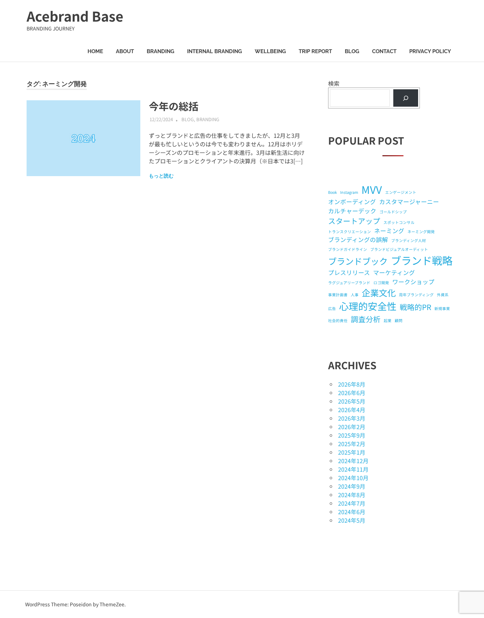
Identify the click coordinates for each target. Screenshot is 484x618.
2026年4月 (351, 409)
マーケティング (394, 272)
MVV (371, 189)
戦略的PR (415, 307)
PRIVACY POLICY (430, 51)
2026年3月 (351, 418)
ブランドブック (358, 261)
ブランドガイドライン (347, 249)
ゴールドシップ (393, 211)
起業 (388, 320)
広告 (332, 308)
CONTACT (384, 51)
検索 (333, 83)
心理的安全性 (367, 306)
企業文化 (379, 292)
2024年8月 (351, 494)
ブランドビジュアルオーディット (399, 249)
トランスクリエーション (349, 231)
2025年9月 (351, 435)
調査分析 (366, 319)
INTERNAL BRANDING (214, 51)
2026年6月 (351, 392)
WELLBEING (270, 51)
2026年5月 (351, 401)
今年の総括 (173, 106)
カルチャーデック (352, 211)
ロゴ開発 (381, 282)
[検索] (405, 98)
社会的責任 (338, 320)
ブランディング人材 (408, 240)
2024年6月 (351, 511)
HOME (95, 51)
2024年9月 (351, 486)
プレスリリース (349, 272)
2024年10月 (353, 477)
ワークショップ (413, 281)
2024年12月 (353, 460)
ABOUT (125, 51)
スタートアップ (354, 220)
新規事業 (442, 308)
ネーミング (389, 230)
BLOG (352, 51)
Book (332, 192)
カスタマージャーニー (409, 201)
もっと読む (161, 176)
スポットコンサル (399, 222)
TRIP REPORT (315, 51)
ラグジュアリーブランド (349, 282)
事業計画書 (338, 294)
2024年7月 (351, 503)
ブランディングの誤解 (358, 239)
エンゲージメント (400, 192)
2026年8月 (351, 384)
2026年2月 (351, 426)
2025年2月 (351, 443)
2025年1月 (351, 452)
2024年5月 (351, 520)
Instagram (349, 192)
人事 (355, 294)
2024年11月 (353, 469)
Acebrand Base (75, 16)
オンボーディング (352, 201)
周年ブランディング (416, 294)
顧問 (399, 320)
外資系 (443, 294)
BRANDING (160, 51)
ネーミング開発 (421, 231)
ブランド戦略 (421, 260)
